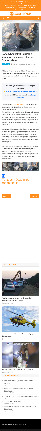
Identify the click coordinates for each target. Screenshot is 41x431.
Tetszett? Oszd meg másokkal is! (15, 181)
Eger (25, 5)
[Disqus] (20, 227)
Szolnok (24, 10)
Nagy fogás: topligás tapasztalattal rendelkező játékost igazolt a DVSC (7, 196)
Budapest (13, 5)
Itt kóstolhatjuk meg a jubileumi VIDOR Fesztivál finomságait (18, 382)
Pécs (28, 7)
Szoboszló (18, 10)
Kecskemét (9, 7)
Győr (34, 5)
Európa (30, 5)
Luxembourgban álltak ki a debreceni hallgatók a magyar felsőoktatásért (35, 196)
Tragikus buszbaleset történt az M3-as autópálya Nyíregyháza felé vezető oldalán (17, 299)
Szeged (33, 7)
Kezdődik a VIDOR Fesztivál (12, 401)
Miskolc (15, 7)
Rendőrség (6, 64)
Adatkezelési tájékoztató (18, 424)
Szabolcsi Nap (23, 13)
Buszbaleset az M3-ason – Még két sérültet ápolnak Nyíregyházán (20, 408)
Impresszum (6, 424)
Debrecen (20, 5)
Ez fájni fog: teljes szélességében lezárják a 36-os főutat (21, 396)
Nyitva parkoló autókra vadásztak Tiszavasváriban (18, 370)
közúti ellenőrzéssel (17, 104)
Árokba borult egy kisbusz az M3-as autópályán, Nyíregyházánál (17, 335)
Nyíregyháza (22, 7)
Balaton (7, 5)
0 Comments (31, 64)
